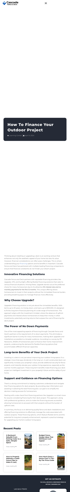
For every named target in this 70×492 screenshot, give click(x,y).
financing (23, 264)
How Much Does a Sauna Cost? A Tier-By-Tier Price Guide (46, 458)
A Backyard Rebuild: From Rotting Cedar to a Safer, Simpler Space (13, 439)
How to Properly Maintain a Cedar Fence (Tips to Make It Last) (13, 459)
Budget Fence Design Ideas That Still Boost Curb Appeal (46, 438)
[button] (45, 3)
